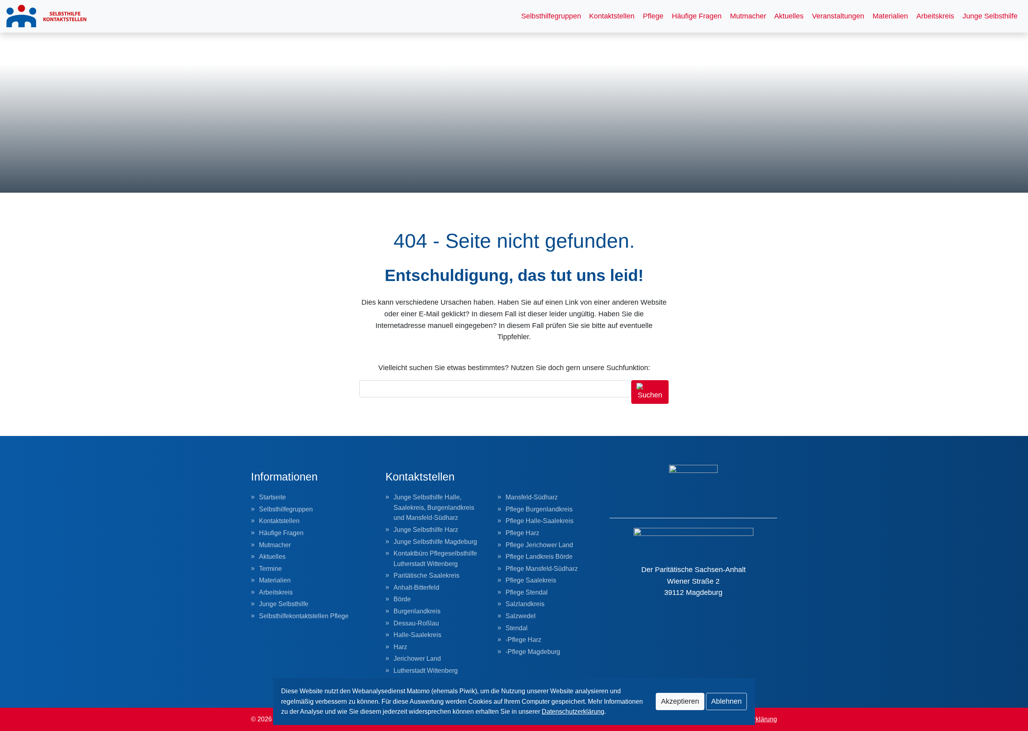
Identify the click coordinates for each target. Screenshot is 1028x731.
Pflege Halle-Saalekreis (539, 520)
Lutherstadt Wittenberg (426, 670)
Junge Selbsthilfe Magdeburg (435, 541)
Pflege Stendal (527, 592)
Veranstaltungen (838, 16)
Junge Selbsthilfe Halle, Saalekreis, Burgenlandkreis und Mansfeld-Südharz (434, 507)
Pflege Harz (522, 532)
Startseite (272, 497)
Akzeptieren (680, 701)
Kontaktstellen (611, 16)
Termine (270, 568)
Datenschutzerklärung (573, 711)
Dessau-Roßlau (416, 623)
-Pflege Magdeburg (533, 651)
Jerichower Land (417, 658)
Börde (402, 599)
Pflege (653, 16)
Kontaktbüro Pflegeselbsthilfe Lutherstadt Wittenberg (435, 558)
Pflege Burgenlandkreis (539, 509)
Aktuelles (789, 16)
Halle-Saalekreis (417, 634)
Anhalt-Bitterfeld (416, 587)
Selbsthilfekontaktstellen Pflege (304, 616)
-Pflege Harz (523, 639)
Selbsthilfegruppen (551, 16)
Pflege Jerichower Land (539, 545)
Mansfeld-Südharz (532, 497)
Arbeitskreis (935, 16)
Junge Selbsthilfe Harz (426, 529)
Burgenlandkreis (417, 611)
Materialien (890, 16)
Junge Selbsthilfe (990, 16)
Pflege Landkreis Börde (539, 556)
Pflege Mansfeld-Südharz (542, 568)
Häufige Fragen (697, 16)
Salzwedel (521, 616)
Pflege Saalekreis (531, 580)
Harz (400, 646)
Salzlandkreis (525, 604)
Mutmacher (748, 16)
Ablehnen (726, 701)
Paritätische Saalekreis (426, 575)
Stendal (517, 628)
